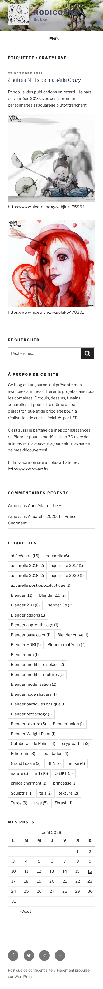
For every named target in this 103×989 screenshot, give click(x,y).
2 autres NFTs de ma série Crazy (44, 80)
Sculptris (21, 793)
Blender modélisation (33, 684)
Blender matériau (66, 644)
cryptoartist (76, 743)
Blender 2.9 (52, 595)
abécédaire (25, 555)
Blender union (68, 724)
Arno (12, 505)
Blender (21, 595)
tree (41, 803)
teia (45, 793)
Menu (54, 38)
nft (41, 773)
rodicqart (56, 12)
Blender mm (25, 654)
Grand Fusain (25, 763)
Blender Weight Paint (33, 734)
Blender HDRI (26, 644)
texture (68, 793)
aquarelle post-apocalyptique (40, 585)
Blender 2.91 (25, 605)
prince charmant (28, 783)
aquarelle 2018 (27, 575)
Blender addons (28, 615)
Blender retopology (31, 714)
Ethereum (23, 753)
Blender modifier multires (37, 674)
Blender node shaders (34, 694)
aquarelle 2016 (27, 565)
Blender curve (72, 635)
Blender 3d (60, 605)
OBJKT (64, 773)
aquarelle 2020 (67, 575)
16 (90, 871)
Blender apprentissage (34, 625)
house (76, 763)
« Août (25, 911)
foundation (55, 753)
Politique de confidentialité (30, 970)
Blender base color (30, 635)
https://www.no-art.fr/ (28, 469)
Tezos (19, 803)
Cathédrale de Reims (33, 743)
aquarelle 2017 (67, 565)
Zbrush (63, 803)
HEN (54, 763)
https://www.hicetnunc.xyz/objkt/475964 (46, 206)
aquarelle (57, 555)
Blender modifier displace (37, 664)
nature (19, 773)
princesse (64, 783)
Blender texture (28, 724)
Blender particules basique (38, 704)
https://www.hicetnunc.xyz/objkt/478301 (46, 312)
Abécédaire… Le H (45, 505)
